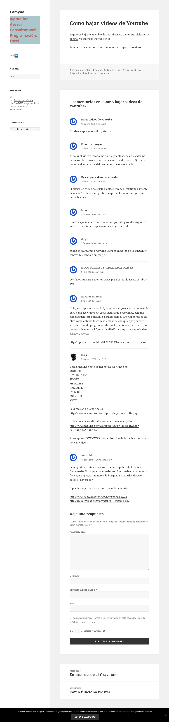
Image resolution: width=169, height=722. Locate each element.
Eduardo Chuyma (92, 144)
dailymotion (75, 73)
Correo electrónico (83, 589)
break (138, 70)
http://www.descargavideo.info (111, 226)
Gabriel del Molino (23, 100)
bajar (127, 70)
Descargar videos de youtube (99, 177)
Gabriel (98, 70)
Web (72, 603)
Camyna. (17, 11)
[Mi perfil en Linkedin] (16, 55)
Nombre (75, 576)
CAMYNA (18, 103)
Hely (84, 355)
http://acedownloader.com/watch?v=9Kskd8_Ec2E (99, 501)
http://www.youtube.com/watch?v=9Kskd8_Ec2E (98, 496)
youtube (105, 73)
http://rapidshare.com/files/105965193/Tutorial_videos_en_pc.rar (108, 342)
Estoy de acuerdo (85, 716)
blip (132, 70)
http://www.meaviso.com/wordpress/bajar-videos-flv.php (104, 413)
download (88, 73)
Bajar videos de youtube (96, 119)
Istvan (85, 210)
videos (97, 73)
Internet (116, 70)
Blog (108, 70)
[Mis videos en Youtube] (12, 55)
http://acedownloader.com (101, 471)
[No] (165, 715)
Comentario (78, 532)
